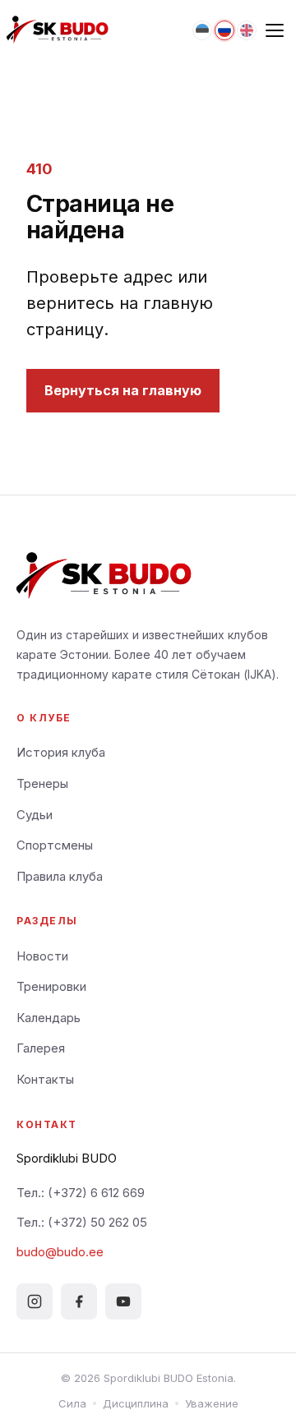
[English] (247, 30)
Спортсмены (54, 845)
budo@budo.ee (60, 1252)
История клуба (60, 752)
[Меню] (274, 30)
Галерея (40, 1048)
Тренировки (51, 986)
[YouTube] (123, 1301)
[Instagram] (34, 1301)
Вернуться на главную (122, 390)
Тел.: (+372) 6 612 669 (80, 1192)
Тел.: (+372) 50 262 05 (81, 1222)
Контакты (45, 1079)
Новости (42, 956)
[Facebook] (79, 1301)
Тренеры (42, 783)
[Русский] (224, 30)
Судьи (34, 814)
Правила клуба (59, 876)
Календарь (48, 1017)
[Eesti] (202, 30)
